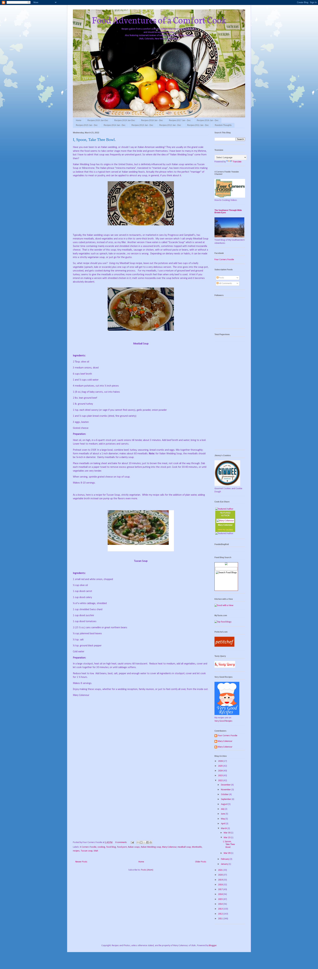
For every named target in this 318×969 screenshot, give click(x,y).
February (225, 859)
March (224, 828)
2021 (220, 870)
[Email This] (138, 842)
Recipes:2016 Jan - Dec (207, 120)
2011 (220, 918)
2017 (220, 889)
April (223, 823)
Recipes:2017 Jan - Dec (180, 120)
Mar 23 (227, 837)
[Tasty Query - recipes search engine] (224, 667)
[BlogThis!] (141, 842)
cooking (101, 847)
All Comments (225, 283)
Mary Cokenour (169, 847)
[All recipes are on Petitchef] (224, 646)
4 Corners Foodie (88, 847)
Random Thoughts (223, 125)
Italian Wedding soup (151, 847)
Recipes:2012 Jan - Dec (170, 125)
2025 (220, 766)
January (225, 864)
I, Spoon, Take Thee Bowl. (94, 139)
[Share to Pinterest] (150, 842)
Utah (96, 851)
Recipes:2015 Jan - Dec (87, 125)
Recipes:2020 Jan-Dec (97, 120)
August (224, 804)
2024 (220, 771)
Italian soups (134, 847)
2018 (220, 884)
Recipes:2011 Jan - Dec (198, 125)
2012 (220, 914)
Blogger (212, 945)
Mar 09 (227, 853)
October (225, 794)
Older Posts (200, 862)
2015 (220, 899)
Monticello (197, 847)
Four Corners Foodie (224, 259)
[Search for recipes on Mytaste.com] (223, 622)
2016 (220, 894)
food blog (111, 847)
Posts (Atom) (147, 870)
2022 (220, 780)
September (226, 799)
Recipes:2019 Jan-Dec (124, 120)
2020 (220, 875)
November (226, 789)
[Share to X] (144, 842)
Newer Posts (81, 862)
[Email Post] (132, 842)
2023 (220, 775)
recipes (76, 851)
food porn (122, 847)
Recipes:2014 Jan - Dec (114, 125)
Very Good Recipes (223, 721)
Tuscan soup (87, 851)
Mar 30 (227, 833)
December (226, 785)
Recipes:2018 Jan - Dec (152, 120)
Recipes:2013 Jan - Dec (142, 125)
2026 (220, 761)
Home (78, 120)
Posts (221, 278)
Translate (237, 162)
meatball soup (184, 847)
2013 (220, 909)
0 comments (121, 842)
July (223, 809)
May (223, 819)
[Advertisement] (229, 397)
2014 (220, 904)
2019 (220, 880)
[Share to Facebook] (147, 842)
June (223, 814)
